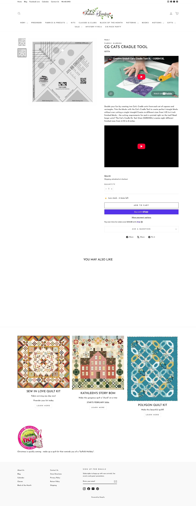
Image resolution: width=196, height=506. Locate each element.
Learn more (43, 405)
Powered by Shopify (98, 497)
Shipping (107, 179)
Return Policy (55, 481)
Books (145, 23)
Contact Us (55, 1)
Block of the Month (111, 23)
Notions (157, 23)
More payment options (141, 217)
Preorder (36, 23)
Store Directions (56, 474)
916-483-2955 (66, 1)
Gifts (170, 23)
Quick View (37, 302)
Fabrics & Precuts (55, 23)
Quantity (109, 184)
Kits (73, 23)
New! (23, 23)
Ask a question (141, 229)
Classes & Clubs (88, 23)
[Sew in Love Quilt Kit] (43, 362)
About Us (20, 470)
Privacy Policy (55, 478)
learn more (98, 407)
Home (19, 1)
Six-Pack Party (113, 27)
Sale (78, 27)
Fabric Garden (113, 43)
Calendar (45, 1)
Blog (25, 1)
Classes (20, 481)
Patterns (131, 23)
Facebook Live (34, 1)
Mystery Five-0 (94, 27)
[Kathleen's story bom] (98, 363)
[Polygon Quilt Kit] (152, 369)
